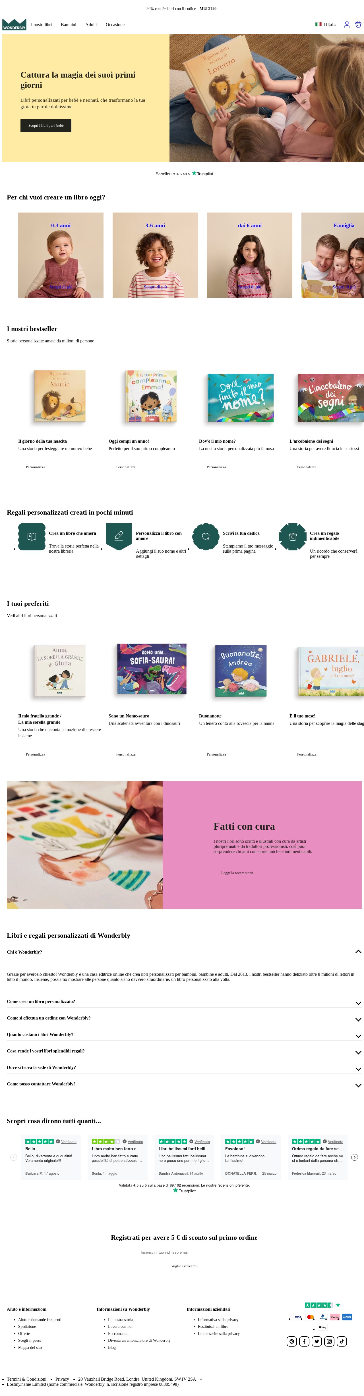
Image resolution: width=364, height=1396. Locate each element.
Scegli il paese (29, 1340)
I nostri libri (41, 24)
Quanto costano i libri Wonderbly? (40, 1034)
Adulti (91, 24)
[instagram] (329, 1341)
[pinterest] (292, 1341)
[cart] (358, 24)
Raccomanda (118, 1333)
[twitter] (317, 1341)
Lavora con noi (120, 1326)
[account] (347, 24)
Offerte (24, 1333)
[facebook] (304, 1341)
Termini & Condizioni (26, 1379)
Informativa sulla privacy (218, 1320)
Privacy (62, 1379)
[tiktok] (342, 1341)
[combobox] (325, 25)
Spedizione (27, 1326)
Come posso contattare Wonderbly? (41, 1083)
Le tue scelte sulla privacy (219, 1333)
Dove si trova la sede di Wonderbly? (41, 1067)
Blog (112, 1347)
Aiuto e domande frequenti (39, 1320)
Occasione (115, 24)
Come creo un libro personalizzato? (41, 1001)
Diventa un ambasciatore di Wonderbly (139, 1340)
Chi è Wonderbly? (24, 952)
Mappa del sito (30, 1347)
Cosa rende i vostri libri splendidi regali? (46, 1050)
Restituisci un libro (213, 1326)
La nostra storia (120, 1320)
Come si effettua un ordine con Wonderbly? (49, 1018)
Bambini (68, 24)
